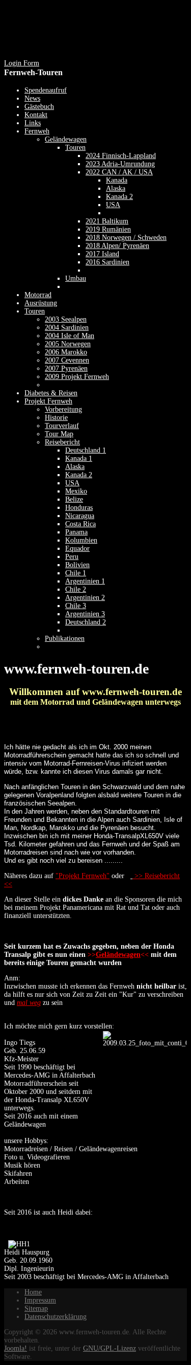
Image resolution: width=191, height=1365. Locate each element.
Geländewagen (118, 954)
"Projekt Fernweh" (83, 876)
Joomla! (15, 1348)
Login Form (21, 63)
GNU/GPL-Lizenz (109, 1348)
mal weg (29, 1002)
